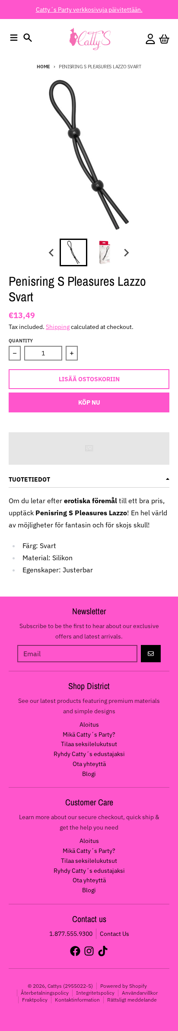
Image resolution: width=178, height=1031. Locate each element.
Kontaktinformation (77, 999)
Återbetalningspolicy (45, 993)
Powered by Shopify (123, 986)
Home (43, 67)
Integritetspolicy (95, 993)
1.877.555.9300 (70, 934)
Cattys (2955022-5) (70, 986)
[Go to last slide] (52, 252)
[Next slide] (126, 252)
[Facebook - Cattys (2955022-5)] (75, 951)
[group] (73, 252)
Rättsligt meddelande (132, 999)
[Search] (27, 37)
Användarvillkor (140, 993)
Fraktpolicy (35, 999)
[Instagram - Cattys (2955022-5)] (89, 951)
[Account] (150, 39)
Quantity (21, 341)
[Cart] (164, 39)
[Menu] (14, 37)
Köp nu (89, 402)
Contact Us (114, 934)
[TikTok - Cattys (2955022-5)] (103, 951)
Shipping (58, 327)
